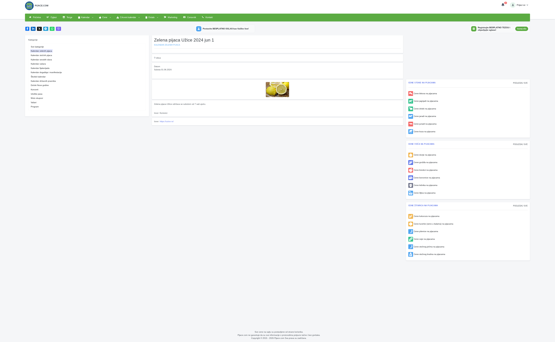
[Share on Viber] (58, 29)
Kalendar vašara (38, 64)
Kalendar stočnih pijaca (41, 55)
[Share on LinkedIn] (33, 29)
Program (35, 106)
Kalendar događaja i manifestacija (46, 72)
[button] (85, 17)
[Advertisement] (238, 146)
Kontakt (209, 17)
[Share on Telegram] (45, 29)
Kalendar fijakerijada (40, 68)
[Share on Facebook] (27, 29)
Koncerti (34, 89)
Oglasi (53, 17)
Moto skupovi (37, 98)
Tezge (69, 17)
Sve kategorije (37, 47)
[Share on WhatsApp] (52, 29)
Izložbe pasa (36, 94)
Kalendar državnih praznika (43, 81)
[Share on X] (39, 29)
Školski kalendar (38, 77)
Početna (36, 17)
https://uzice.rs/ (167, 121)
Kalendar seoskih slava (41, 59)
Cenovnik (191, 17)
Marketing (172, 17)
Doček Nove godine (40, 85)
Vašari (33, 102)
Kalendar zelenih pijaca (41, 51)
